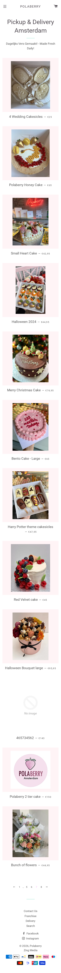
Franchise (30, 916)
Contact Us (30, 911)
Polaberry (30, 6)
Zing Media (30, 950)
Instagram (32, 938)
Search (30, 925)
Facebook (32, 933)
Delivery (30, 920)
